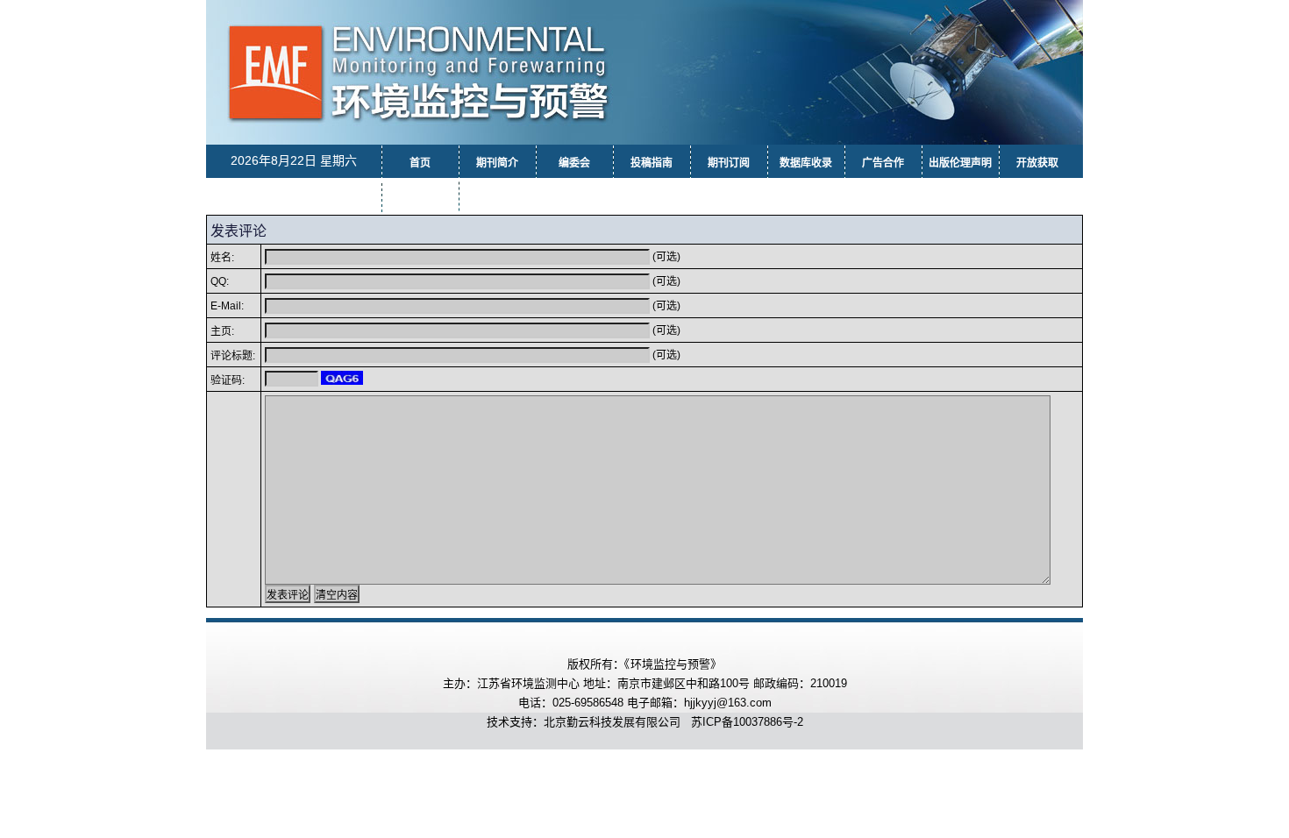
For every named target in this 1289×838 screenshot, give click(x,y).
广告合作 (883, 163)
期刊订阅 (729, 163)
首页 (420, 163)
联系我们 (420, 198)
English (498, 195)
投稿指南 (651, 163)
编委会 (574, 163)
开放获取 (1037, 163)
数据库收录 (806, 163)
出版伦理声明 (960, 163)
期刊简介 (497, 163)
